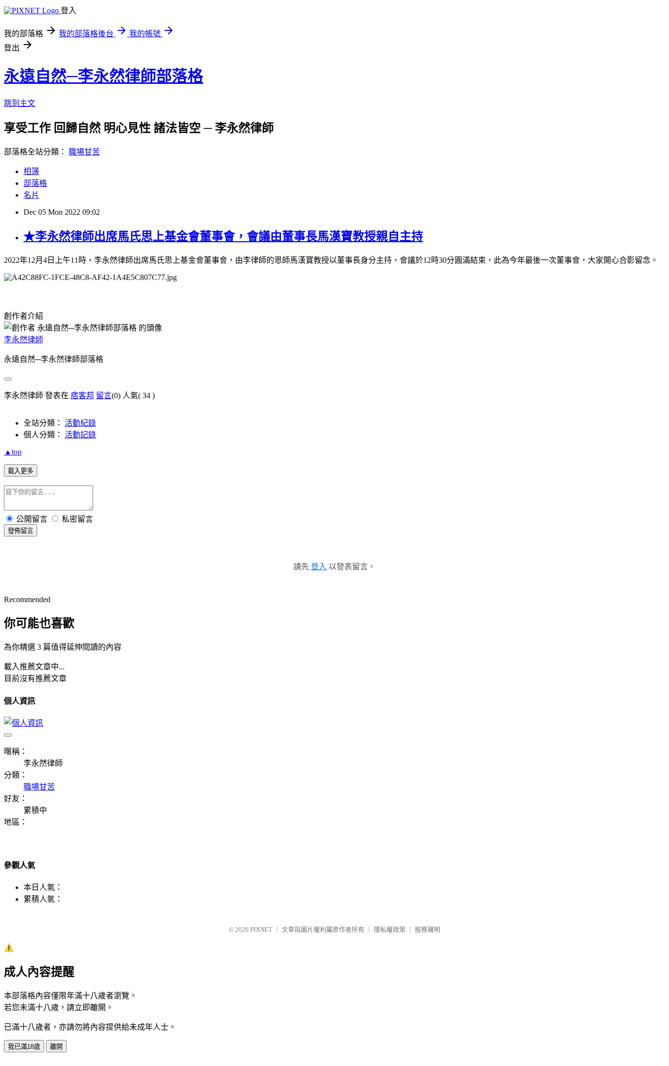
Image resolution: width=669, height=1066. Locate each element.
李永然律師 (23, 339)
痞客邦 (82, 395)
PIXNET (261, 929)
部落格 (35, 183)
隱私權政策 (390, 929)
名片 (31, 195)
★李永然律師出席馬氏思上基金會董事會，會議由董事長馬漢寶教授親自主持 (223, 236)
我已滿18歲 (24, 1046)
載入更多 (20, 471)
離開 (56, 1046)
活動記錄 (80, 435)
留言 (104, 395)
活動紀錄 (80, 423)
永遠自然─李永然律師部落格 (103, 76)
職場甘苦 (84, 152)
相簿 (31, 171)
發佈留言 (20, 530)
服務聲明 (427, 929)
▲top (13, 452)
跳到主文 (19, 103)
